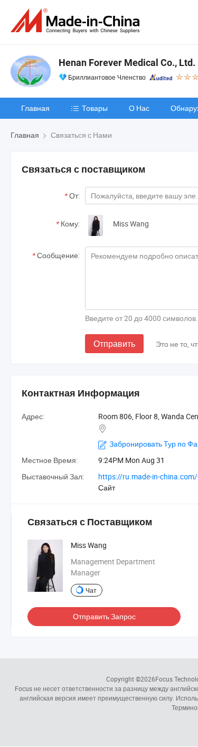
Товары (95, 108)
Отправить (114, 343)
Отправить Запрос (104, 616)
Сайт (106, 488)
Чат (91, 590)
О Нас (139, 108)
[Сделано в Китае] (77, 20)
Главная (35, 108)
